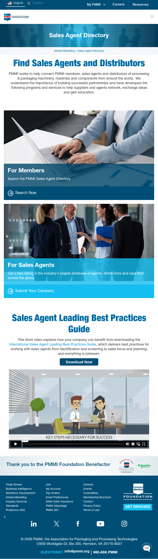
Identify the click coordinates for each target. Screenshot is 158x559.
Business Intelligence (19, 489)
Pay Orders (53, 493)
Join (48, 485)
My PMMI (94, 5)
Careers (119, 4)
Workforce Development (20, 493)
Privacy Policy (92, 506)
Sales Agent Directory (91, 51)
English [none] (18, 3)
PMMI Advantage (56, 506)
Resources (141, 5)
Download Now (79, 362)
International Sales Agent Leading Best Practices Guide (52, 344)
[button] (96, 5)
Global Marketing (64, 51)
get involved (137, 507)
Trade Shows (14, 485)
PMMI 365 (52, 510)
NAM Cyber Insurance (59, 502)
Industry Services (16, 502)
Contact (88, 502)
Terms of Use (91, 510)
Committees (90, 493)
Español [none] (38, 3)
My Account (53, 489)
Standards (12, 506)
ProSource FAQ (15, 510)
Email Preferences (57, 497)
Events (87, 489)
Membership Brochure (97, 497)
